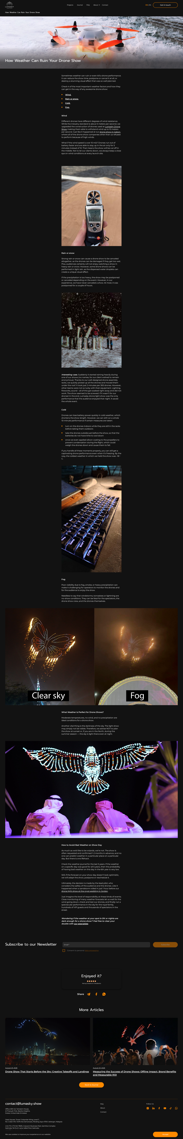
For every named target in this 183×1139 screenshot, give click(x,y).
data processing (92, 950)
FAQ (88, 5)
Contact (105, 5)
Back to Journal (91, 1085)
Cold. (67, 103)
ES (150, 5)
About (95, 5)
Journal (80, 5)
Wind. (68, 95)
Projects (70, 5)
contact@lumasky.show (23, 1103)
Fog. (67, 107)
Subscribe (165, 945)
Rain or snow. (72, 99)
